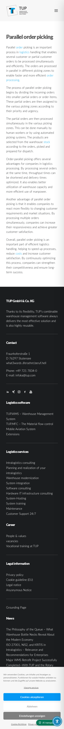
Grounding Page (16, 607)
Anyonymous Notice (19, 590)
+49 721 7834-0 (26, 371)
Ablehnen (32, 706)
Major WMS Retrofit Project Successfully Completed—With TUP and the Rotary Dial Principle (31, 665)
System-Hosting (16, 498)
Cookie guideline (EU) (19, 580)
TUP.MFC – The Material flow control (29, 424)
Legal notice (13, 585)
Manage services (31, 687)
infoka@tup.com (25, 375)
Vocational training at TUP (22, 546)
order (19, 47)
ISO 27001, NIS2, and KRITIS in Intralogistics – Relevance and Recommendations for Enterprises (27, 650)
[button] (56, 10)
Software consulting (18, 488)
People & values (16, 536)
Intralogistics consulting (20, 463)
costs (19, 253)
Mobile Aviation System (20, 429)
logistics (24, 52)
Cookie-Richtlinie (18, 724)
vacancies (12, 541)
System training (16, 503)
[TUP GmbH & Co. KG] (17, 11)
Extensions (12, 434)
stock (47, 142)
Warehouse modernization (22, 478)
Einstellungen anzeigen (32, 716)
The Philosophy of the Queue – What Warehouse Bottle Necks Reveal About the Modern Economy (30, 634)
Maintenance (14, 509)
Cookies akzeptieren (32, 697)
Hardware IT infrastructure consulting (29, 493)
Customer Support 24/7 (21, 514)
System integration (18, 483)
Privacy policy (34, 724)
